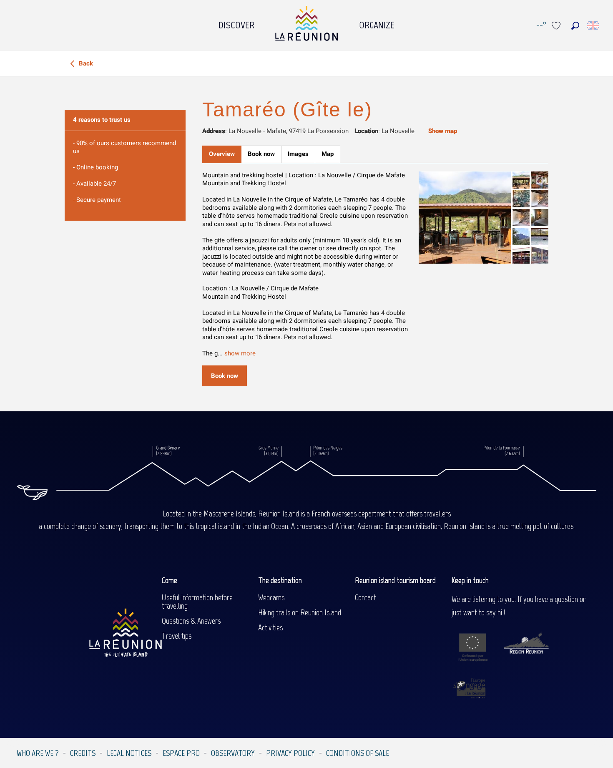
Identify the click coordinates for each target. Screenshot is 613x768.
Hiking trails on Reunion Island (299, 612)
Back (85, 63)
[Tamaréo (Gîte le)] (465, 217)
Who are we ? (38, 753)
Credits (82, 753)
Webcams (271, 597)
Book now (224, 376)
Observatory (233, 753)
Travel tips (176, 636)
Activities (270, 627)
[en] (594, 25)
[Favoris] (557, 25)
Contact (365, 597)
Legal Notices (129, 753)
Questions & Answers (191, 621)
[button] (575, 25)
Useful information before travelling (197, 601)
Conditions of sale (357, 753)
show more (240, 353)
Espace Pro (181, 753)
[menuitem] (236, 23)
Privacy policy (290, 753)
